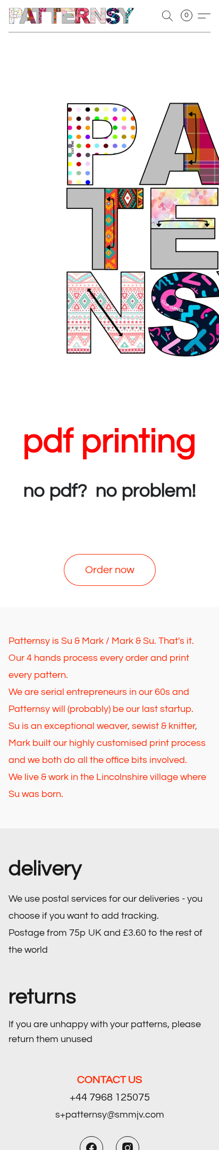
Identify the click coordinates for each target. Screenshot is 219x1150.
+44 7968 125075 (110, 1097)
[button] (75, 16)
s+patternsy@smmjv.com (109, 1115)
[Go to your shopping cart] (189, 16)
